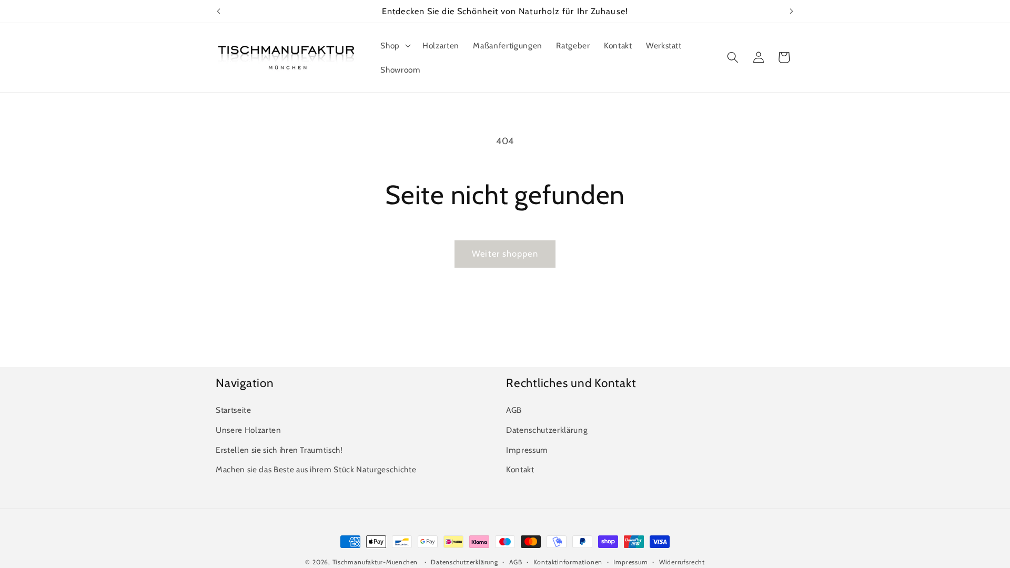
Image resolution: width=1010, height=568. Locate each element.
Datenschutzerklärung (547, 430)
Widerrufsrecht (682, 562)
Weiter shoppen (505, 253)
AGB (514, 410)
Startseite (233, 410)
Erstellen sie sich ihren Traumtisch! (279, 450)
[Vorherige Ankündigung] (218, 11)
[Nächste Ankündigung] (791, 11)
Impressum (527, 450)
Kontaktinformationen (567, 562)
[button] (394, 46)
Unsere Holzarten (248, 430)
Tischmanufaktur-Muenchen (375, 562)
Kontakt (520, 469)
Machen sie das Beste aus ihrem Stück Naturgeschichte (316, 469)
